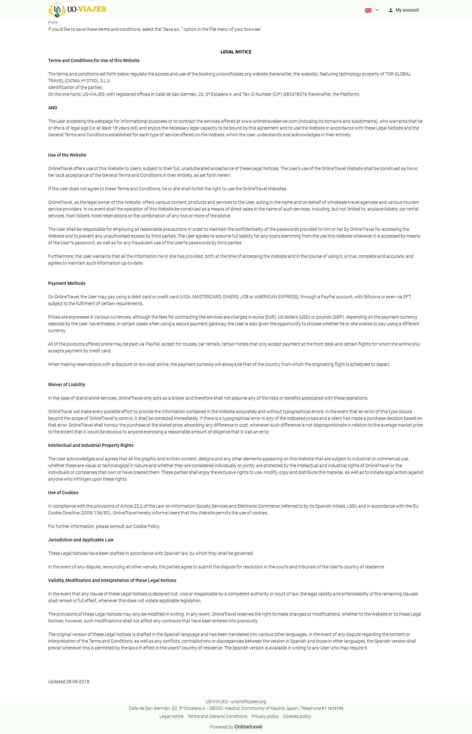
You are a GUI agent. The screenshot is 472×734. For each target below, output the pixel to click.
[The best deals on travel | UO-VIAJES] (77, 9)
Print (53, 22)
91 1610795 (332, 708)
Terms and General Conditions (217, 716)
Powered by (236, 726)
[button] (371, 9)
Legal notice (171, 716)
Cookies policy (297, 716)
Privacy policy (265, 716)
